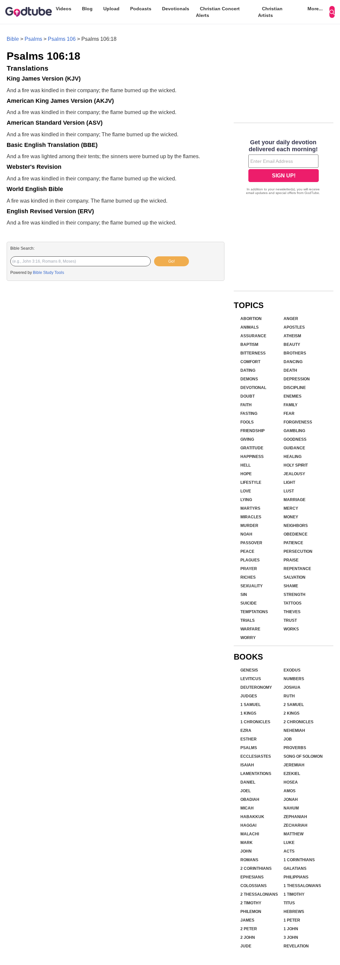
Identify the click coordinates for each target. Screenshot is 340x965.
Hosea (291, 782)
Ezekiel (292, 773)
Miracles (250, 517)
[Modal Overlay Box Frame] (283, 168)
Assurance (253, 336)
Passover (251, 543)
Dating (247, 370)
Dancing (293, 361)
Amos (290, 791)
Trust (290, 620)
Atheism (292, 336)
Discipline (295, 387)
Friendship (252, 430)
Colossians (253, 885)
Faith (246, 405)
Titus (289, 903)
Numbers (294, 678)
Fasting (248, 413)
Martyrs (250, 508)
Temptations (254, 612)
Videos (63, 8)
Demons (249, 379)
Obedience (295, 534)
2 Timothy (250, 903)
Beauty (292, 344)
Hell (245, 465)
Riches (248, 577)
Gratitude (251, 448)
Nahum (291, 808)
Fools (247, 422)
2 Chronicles (298, 722)
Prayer (248, 568)
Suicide (248, 603)
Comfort (250, 361)
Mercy (291, 508)
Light (289, 482)
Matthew (293, 834)
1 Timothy (294, 894)
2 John (247, 937)
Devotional (253, 387)
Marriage (294, 499)
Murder (249, 525)
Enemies (292, 396)
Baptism (249, 344)
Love (245, 491)
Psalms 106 (62, 39)
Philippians (296, 877)
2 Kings (291, 713)
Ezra (245, 730)
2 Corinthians (256, 868)
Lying (246, 499)
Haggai (248, 825)
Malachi (249, 834)
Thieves (292, 612)
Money (291, 517)
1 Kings (248, 713)
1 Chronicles (255, 722)
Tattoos (292, 603)
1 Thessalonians (302, 885)
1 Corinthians (299, 860)
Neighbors (296, 525)
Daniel (247, 782)
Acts (289, 851)
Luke (289, 842)
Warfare (250, 629)
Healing (292, 456)
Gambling (294, 430)
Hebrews (294, 911)
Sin (243, 594)
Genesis (249, 670)
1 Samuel (250, 704)
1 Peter (292, 920)
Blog (87, 8)
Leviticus (250, 678)
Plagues (250, 560)
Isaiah (247, 765)
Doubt (247, 396)
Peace (247, 551)
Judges (248, 696)
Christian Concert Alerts (218, 12)
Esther (248, 739)
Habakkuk (252, 816)
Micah (247, 808)
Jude (245, 946)
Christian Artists (270, 12)
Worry (248, 637)
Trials (247, 620)
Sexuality (251, 586)
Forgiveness (298, 422)
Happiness (252, 456)
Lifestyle (250, 482)
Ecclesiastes (255, 756)
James (247, 920)
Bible (13, 39)
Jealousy (294, 474)
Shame (291, 586)
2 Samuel (294, 704)
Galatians (295, 868)
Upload (111, 8)
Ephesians (252, 877)
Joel (245, 791)
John (246, 851)
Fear (289, 413)
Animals (249, 327)
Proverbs (295, 747)
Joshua (292, 687)
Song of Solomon (303, 756)
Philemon (250, 911)
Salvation (294, 577)
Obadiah (249, 799)
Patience (293, 543)
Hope (246, 474)
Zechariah (295, 825)
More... (315, 8)
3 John (291, 937)
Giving (247, 439)
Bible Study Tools (48, 272)
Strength (294, 594)
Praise (291, 560)
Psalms (33, 39)
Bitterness (253, 353)
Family (291, 405)
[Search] (332, 12)
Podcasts (140, 8)
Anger (291, 318)
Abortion (251, 318)
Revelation (296, 946)
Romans (249, 860)
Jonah (291, 799)
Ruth (289, 696)
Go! (171, 261)
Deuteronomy (256, 687)
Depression (297, 379)
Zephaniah (295, 816)
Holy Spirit (296, 465)
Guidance (294, 448)
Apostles (294, 327)
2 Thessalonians (259, 894)
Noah (246, 534)
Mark (246, 842)
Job (288, 739)
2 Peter (248, 929)
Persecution (298, 551)
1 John (291, 929)
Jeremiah (294, 765)
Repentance (297, 568)
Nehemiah (294, 730)
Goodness (295, 439)
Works (291, 629)
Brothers (295, 353)
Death (290, 370)
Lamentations (255, 773)
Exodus (292, 670)
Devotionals (175, 8)
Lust (289, 491)
